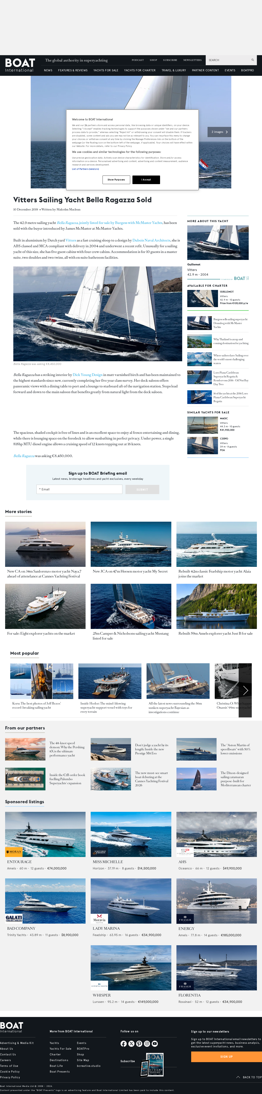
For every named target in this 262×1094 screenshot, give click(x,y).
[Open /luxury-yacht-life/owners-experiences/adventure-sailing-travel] (199, 359)
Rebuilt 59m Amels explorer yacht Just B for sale (215, 633)
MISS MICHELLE (108, 861)
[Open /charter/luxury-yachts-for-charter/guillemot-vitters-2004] (202, 298)
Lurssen (98, 1002)
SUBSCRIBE (170, 60)
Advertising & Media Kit (17, 1043)
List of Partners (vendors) (85, 169)
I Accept (146, 179)
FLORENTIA (189, 995)
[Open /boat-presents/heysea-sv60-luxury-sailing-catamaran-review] (196, 779)
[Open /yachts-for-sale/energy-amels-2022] (216, 901)
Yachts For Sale (60, 1048)
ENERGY (186, 928)
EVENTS (230, 70)
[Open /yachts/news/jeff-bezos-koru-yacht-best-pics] (41, 681)
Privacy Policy (10, 1077)
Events (81, 1043)
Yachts (54, 1043)
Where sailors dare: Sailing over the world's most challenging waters (230, 359)
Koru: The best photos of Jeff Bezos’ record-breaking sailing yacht (36, 705)
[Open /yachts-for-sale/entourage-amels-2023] (45, 834)
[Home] (23, 65)
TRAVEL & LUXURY (174, 70)
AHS (182, 861)
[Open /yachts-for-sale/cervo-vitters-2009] (202, 445)
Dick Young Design (88, 374)
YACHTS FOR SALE (106, 70)
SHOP (153, 60)
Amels (11, 868)
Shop (80, 1054)
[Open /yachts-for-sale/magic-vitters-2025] (202, 425)
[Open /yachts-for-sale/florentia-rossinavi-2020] (216, 967)
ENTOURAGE (19, 861)
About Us (6, 1048)
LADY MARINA (106, 928)
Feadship (99, 935)
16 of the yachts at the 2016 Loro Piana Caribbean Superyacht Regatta (230, 397)
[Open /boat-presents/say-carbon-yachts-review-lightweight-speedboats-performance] (196, 749)
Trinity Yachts (16, 935)
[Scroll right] (245, 690)
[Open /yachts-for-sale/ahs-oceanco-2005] (216, 834)
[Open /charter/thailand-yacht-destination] (199, 341)
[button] (219, 132)
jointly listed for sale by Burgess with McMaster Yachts (109, 222)
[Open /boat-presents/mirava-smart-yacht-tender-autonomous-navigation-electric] (111, 779)
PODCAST (138, 60)
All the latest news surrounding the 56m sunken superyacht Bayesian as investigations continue (175, 707)
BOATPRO (247, 70)
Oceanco (185, 868)
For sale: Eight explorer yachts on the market (41, 633)
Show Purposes (116, 179)
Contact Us (8, 1054)
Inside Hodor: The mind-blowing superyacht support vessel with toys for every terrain (106, 707)
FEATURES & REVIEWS (73, 70)
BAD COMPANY (21, 928)
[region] (132, 149)
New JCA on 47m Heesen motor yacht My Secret (130, 571)
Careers (5, 1060)
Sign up (226, 1056)
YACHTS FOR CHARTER (140, 70)
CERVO (224, 438)
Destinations (59, 1060)
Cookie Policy (10, 1071)
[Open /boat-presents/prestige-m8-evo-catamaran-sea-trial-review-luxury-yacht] (111, 749)
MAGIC (224, 418)
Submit (142, 489)
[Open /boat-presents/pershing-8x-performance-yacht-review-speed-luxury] (25, 749)
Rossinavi (184, 1002)
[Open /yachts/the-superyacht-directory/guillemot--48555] (218, 242)
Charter (55, 1054)
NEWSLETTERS (192, 60)
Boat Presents (60, 1071)
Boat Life (56, 1066)
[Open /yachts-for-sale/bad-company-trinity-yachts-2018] (45, 901)
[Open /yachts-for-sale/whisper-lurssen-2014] (131, 967)
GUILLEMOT (227, 291)
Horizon (98, 868)
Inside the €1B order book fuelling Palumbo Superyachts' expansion (67, 779)
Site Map (83, 1060)
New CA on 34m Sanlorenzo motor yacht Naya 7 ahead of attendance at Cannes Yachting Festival (44, 574)
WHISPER (102, 995)
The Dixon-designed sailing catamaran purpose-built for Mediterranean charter (236, 779)
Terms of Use (9, 1066)
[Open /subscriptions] (148, 1065)
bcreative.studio (89, 1066)
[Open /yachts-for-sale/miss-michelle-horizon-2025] (131, 834)
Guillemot (193, 264)
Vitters (71, 240)
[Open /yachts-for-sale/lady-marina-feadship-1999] (131, 901)
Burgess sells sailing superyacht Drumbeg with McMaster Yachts (230, 323)
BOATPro (83, 1048)
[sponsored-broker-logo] (14, 856)
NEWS (48, 70)
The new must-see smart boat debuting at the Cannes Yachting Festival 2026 (151, 779)
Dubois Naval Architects (151, 240)
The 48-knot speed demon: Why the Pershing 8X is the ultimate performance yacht (67, 749)
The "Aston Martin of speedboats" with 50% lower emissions (236, 749)
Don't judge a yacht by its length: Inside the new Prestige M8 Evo (151, 749)
